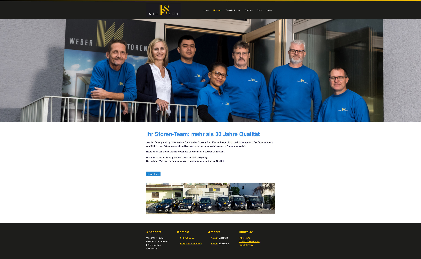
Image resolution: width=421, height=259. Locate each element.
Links (259, 10)
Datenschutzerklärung (249, 241)
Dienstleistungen (233, 10)
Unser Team (153, 173)
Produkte (249, 10)
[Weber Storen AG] (168, 10)
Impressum (244, 237)
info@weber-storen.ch (191, 243)
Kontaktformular (246, 244)
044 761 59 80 (187, 237)
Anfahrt (214, 237)
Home (206, 10)
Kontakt (269, 10)
